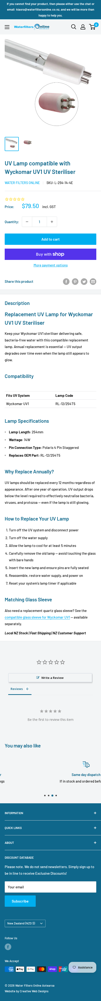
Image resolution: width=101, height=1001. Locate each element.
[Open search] (73, 26)
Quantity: (12, 222)
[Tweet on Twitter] (84, 281)
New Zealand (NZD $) (21, 923)
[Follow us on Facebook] (8, 947)
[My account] (83, 26)
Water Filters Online (22, 183)
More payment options (51, 265)
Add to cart (50, 239)
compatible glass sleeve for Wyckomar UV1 (37, 617)
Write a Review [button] (52, 678)
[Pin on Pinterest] (75, 281)
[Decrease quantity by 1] (27, 222)
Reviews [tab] (17, 689)
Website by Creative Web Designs (26, 991)
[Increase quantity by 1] (52, 222)
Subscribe (20, 901)
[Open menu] (7, 27)
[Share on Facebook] (66, 281)
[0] (92, 27)
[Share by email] (93, 281)
